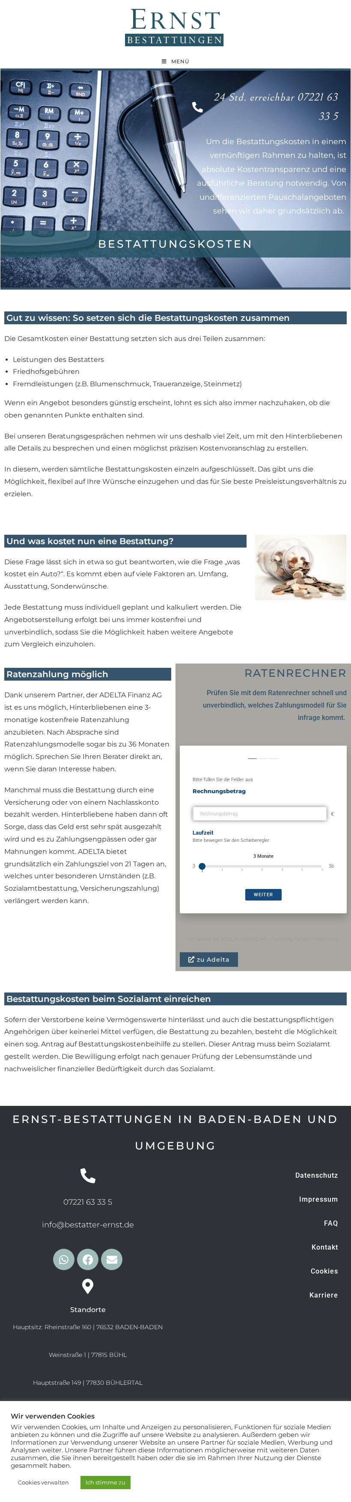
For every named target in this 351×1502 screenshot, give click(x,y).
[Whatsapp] (63, 1259)
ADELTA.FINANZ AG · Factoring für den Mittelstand (280, 939)
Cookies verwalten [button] (43, 1482)
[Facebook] (87, 1259)
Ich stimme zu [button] (105, 1482)
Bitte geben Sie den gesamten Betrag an (254, 799)
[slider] (202, 866)
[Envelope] (111, 1259)
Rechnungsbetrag (219, 791)
